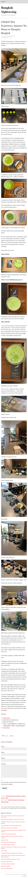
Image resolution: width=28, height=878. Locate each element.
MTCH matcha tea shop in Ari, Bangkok (9, 828)
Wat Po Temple (4, 850)
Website (3, 758)
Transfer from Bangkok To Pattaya (8, 844)
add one (12, 736)
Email (3, 752)
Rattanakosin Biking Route (6, 861)
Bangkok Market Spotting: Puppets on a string (10, 859)
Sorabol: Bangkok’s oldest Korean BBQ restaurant (11, 825)
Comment (3, 764)
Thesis (25, 874)
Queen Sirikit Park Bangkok (7, 868)
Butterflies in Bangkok (5, 866)
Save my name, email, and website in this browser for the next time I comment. (13, 783)
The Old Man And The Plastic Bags (8, 842)
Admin (24, 876)
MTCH (5, 710)
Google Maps (6, 727)
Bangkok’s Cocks (4, 840)
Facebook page (6, 718)
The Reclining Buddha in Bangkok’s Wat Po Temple (11, 853)
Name (3, 746)
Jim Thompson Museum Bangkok (8, 863)
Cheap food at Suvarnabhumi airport (8, 834)
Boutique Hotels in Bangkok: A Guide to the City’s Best (12, 819)
